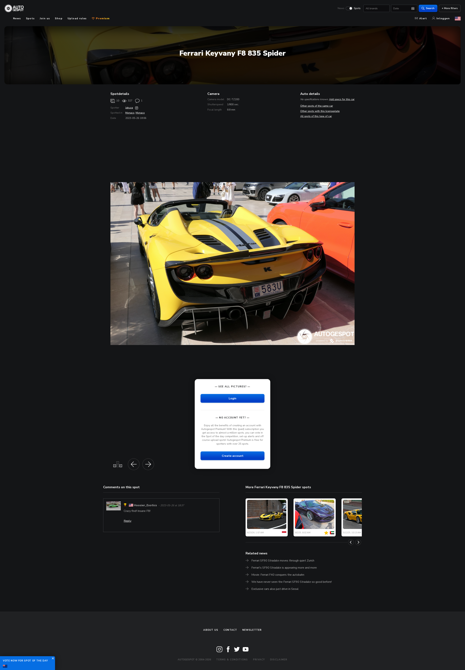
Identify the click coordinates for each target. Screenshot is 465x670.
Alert (423, 18)
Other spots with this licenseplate (320, 111)
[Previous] (351, 542)
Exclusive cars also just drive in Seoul (275, 589)
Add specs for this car (342, 99)
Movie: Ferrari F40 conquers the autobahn (277, 575)
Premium (102, 18)
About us (210, 630)
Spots (357, 8)
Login (232, 398)
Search (430, 8)
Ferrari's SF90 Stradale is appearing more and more (284, 568)
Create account (232, 456)
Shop (58, 18)
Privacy (259, 659)
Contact (230, 630)
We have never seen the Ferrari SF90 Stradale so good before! (291, 582)
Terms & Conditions (232, 659)
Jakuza (129, 107)
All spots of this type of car (316, 116)
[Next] (358, 542)
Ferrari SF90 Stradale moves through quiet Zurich (282, 561)
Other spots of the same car (316, 106)
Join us (45, 18)
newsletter (252, 630)
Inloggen (443, 18)
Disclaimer (278, 659)
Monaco (129, 113)
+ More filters (450, 8)
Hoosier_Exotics (145, 505)
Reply (127, 521)
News (341, 8)
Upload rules (77, 18)
